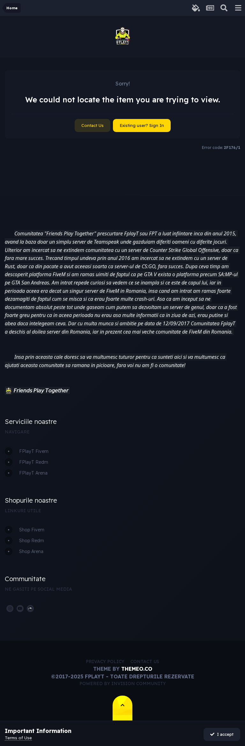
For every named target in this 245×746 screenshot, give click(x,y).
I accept (224, 734)
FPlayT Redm (33, 462)
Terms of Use (18, 737)
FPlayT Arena (33, 473)
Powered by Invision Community (122, 683)
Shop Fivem (31, 530)
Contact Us (92, 125)
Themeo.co (136, 669)
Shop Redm (31, 540)
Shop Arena (31, 551)
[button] (8, 391)
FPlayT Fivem (33, 451)
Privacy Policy (105, 661)
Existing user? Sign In (142, 125)
